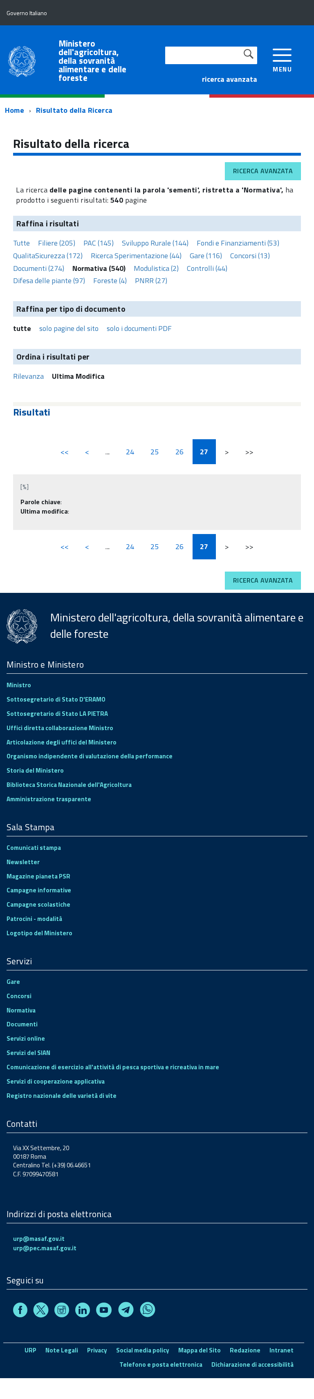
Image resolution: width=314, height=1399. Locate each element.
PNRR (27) (151, 280)
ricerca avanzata (229, 79)
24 (130, 452)
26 (179, 452)
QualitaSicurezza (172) (48, 255)
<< (65, 451)
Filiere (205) (56, 242)
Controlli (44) (207, 268)
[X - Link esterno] (41, 1311)
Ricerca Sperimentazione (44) (136, 255)
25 (154, 452)
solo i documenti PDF (139, 328)
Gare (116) (206, 255)
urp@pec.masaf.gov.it (44, 1248)
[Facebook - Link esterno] (20, 1311)
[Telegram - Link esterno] (126, 1311)
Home (14, 110)
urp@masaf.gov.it (39, 1238)
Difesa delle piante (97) (49, 280)
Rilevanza (28, 376)
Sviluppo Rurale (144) (155, 242)
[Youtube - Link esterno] (104, 1311)
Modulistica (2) (156, 268)
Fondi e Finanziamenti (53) (238, 242)
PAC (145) (98, 242)
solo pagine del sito (69, 328)
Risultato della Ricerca (74, 110)
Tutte (21, 242)
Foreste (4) (110, 280)
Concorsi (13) (250, 255)
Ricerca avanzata (263, 171)
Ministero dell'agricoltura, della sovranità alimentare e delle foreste (92, 60)
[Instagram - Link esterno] (61, 1311)
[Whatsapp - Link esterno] (147, 1311)
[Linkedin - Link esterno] (82, 1311)
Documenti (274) (38, 268)
